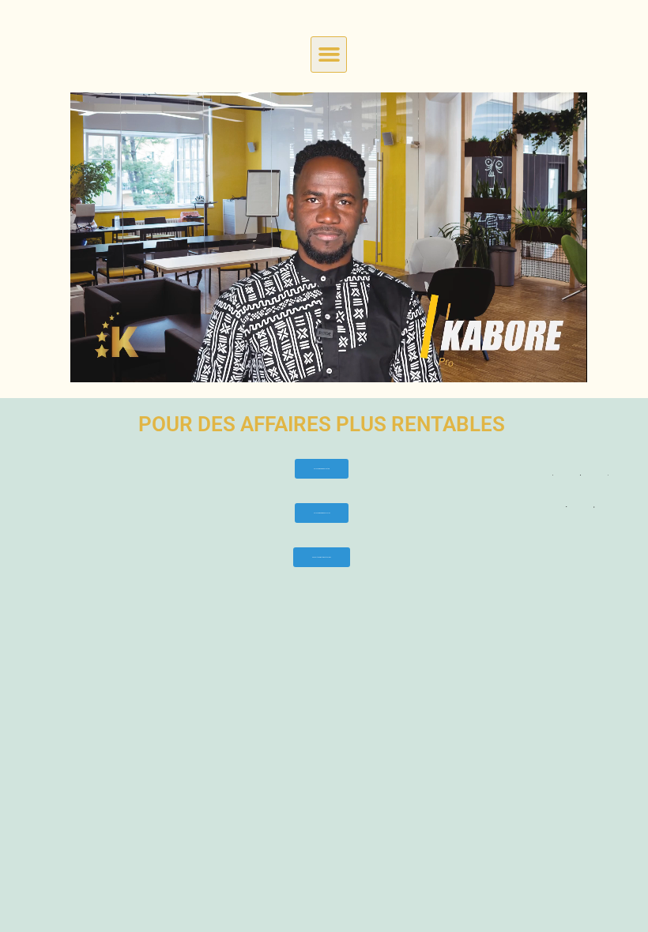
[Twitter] (580, 475)
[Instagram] (593, 506)
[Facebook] (552, 475)
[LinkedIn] (608, 475)
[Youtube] (566, 506)
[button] (329, 54)
